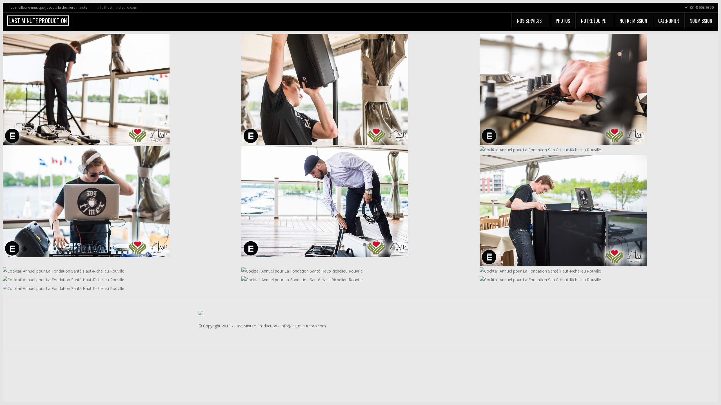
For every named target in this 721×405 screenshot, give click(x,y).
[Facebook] (507, 323)
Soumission (701, 20)
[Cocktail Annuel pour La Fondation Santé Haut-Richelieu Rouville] (87, 89)
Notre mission (633, 20)
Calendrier (668, 20)
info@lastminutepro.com (117, 7)
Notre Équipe (593, 20)
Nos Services (529, 20)
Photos (563, 20)
